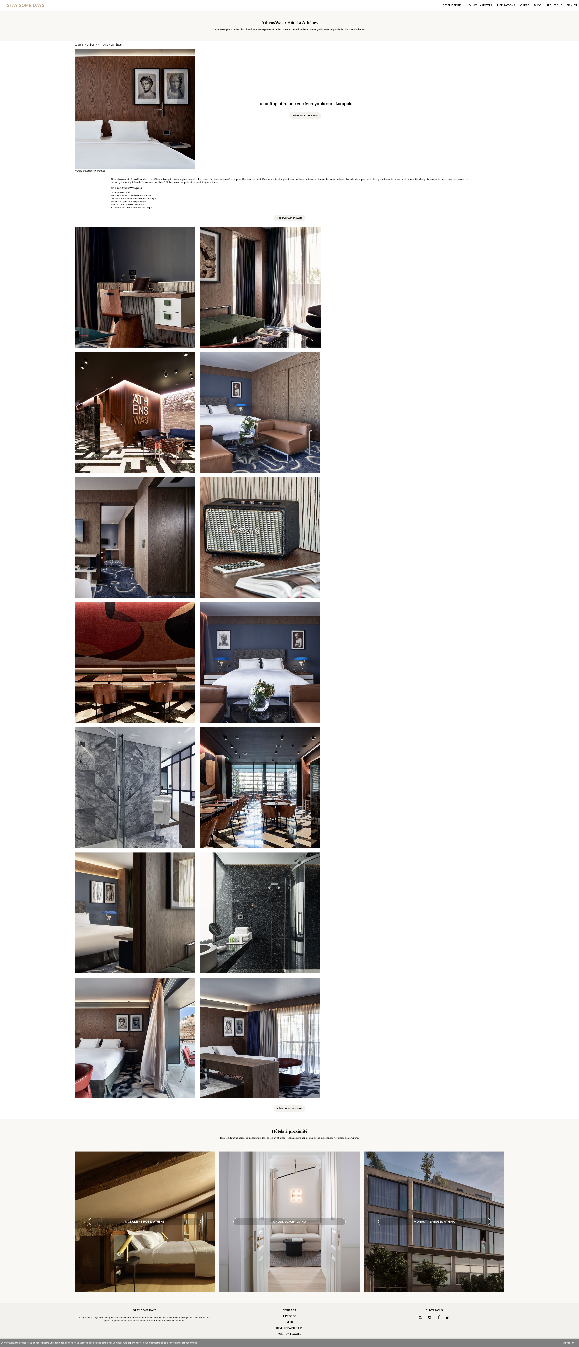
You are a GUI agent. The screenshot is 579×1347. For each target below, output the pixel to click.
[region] (289, 1343)
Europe (79, 45)
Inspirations (506, 5)
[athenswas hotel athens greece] (135, 109)
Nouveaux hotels (479, 5)
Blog (537, 5)
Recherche (554, 5)
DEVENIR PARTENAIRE (289, 1328)
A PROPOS (289, 1316)
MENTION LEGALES (289, 1334)
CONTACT (289, 1310)
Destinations (452, 5)
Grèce (91, 45)
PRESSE (289, 1322)
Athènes (103, 45)
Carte (524, 5)
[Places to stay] (25, 5)
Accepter (568, 1342)
